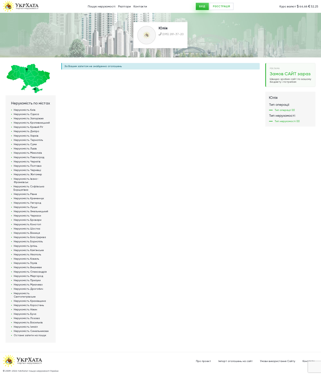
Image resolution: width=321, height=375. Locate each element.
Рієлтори (124, 6)
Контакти (140, 6)
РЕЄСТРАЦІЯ (221, 6)
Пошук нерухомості (101, 6)
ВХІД (202, 6)
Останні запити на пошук (30, 335)
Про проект (203, 361)
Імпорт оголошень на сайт (235, 361)
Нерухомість (24, 109)
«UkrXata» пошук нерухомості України (38, 371)
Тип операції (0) (285, 110)
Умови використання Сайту (277, 361)
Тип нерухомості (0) (287, 121)
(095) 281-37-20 (173, 34)
